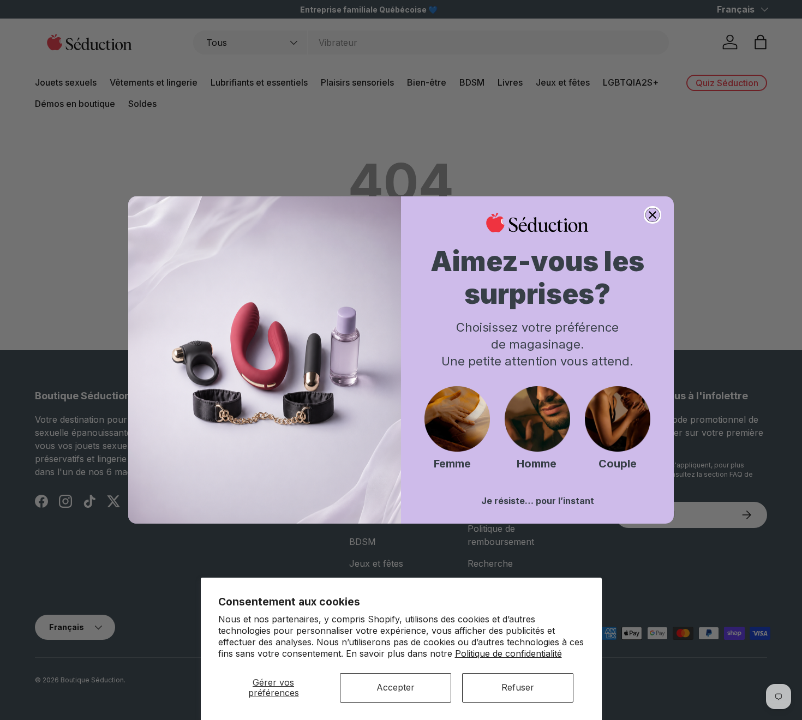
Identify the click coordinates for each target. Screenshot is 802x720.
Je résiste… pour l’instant (537, 500)
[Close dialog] (652, 215)
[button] (457, 419)
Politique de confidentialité (508, 653)
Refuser (517, 687)
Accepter (395, 687)
